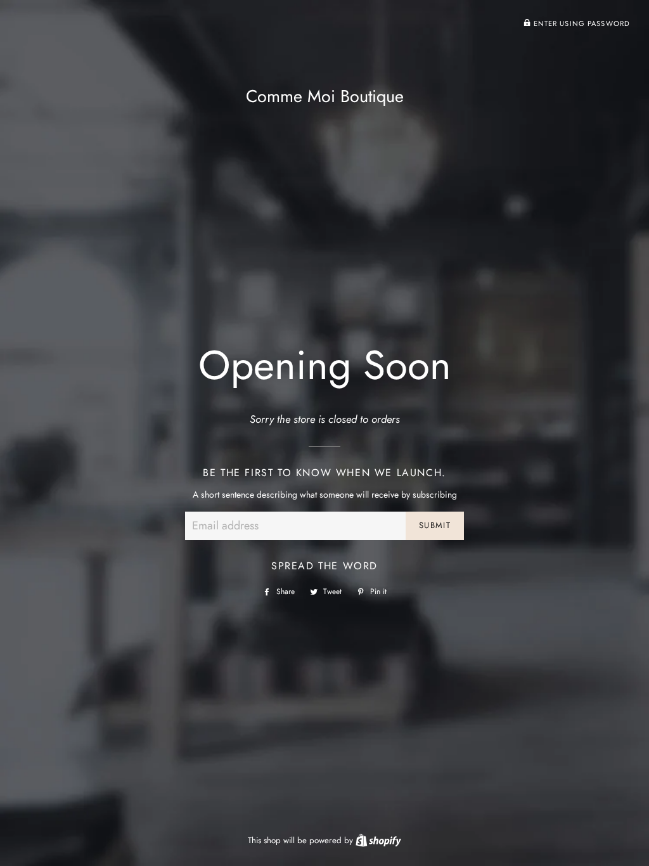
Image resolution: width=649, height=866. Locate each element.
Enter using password (580, 23)
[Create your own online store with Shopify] (378, 840)
